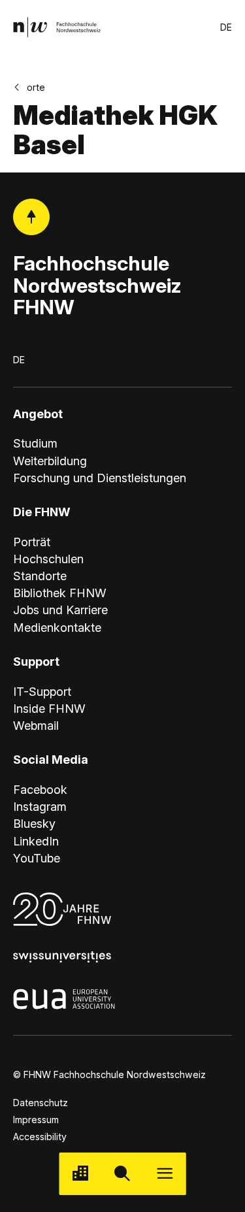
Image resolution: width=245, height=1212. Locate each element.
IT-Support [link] (42, 691)
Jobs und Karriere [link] (60, 610)
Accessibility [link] (40, 1136)
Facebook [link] (40, 789)
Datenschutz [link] (40, 1102)
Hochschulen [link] (48, 559)
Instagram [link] (40, 806)
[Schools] (80, 1174)
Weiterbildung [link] (50, 461)
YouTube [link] (36, 858)
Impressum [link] (36, 1119)
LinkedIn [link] (36, 841)
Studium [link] (35, 443)
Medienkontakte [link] (57, 627)
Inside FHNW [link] (49, 708)
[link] (57, 27)
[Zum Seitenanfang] (31, 217)
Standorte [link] (40, 576)
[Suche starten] (122, 1174)
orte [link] (36, 87)
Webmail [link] (36, 725)
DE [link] (226, 27)
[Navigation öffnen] (165, 1174)
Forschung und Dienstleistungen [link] (99, 478)
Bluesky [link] (34, 823)
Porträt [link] (31, 542)
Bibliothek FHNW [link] (59, 593)
